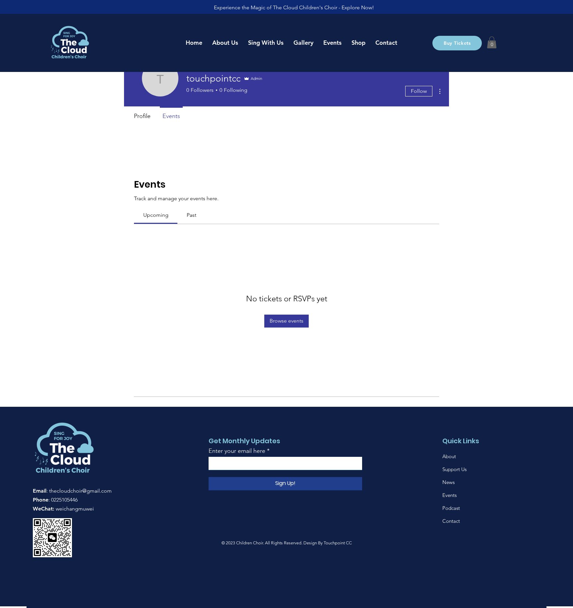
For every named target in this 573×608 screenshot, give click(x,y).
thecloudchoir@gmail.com (80, 491)
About (449, 456)
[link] (155, 215)
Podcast (451, 508)
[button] (492, 42)
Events (449, 495)
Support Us (454, 469)
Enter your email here (237, 451)
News (448, 482)
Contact (451, 521)
